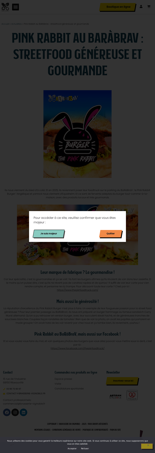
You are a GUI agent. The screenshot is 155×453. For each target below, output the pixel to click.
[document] (77, 226)
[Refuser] (147, 446)
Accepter (72, 448)
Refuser (85, 448)
